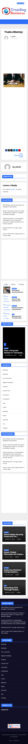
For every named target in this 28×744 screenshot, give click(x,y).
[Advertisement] (14, 58)
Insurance (6, 395)
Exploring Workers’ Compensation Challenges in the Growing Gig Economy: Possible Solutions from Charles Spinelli (13, 621)
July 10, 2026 (9, 574)
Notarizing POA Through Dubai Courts (16, 318)
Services (14, 288)
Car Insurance (7, 378)
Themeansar (15, 736)
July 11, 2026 (9, 557)
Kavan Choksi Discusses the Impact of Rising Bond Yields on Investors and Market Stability (13, 212)
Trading (5, 428)
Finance (6, 348)
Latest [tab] (6, 284)
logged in (13, 189)
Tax (4, 424)
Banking (5, 370)
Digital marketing (8, 382)
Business (14, 297)
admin (13, 36)
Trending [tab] (21, 284)
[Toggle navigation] (15, 21)
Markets (5, 411)
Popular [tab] (13, 284)
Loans (4, 407)
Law (13, 314)
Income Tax (6, 390)
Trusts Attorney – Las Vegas (18, 155)
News (4, 415)
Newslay (24, 734)
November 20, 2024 (11, 355)
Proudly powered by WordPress (10, 734)
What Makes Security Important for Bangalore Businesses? (17, 293)
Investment (6, 399)
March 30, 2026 (10, 592)
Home (10, 740)
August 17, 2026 (10, 539)
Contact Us (4, 709)
